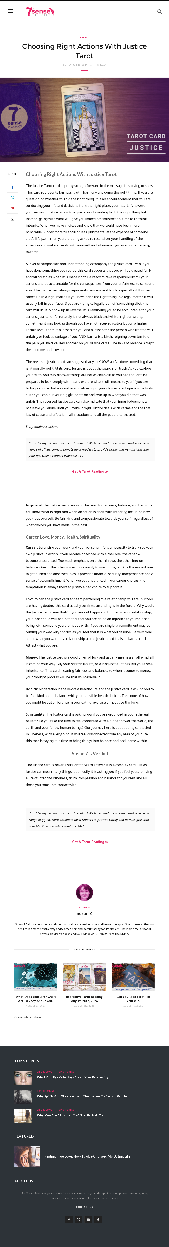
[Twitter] (12, 197)
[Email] (12, 218)
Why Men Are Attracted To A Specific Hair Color (72, 1115)
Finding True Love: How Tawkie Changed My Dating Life (87, 1156)
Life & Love (45, 1072)
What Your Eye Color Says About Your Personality (72, 1077)
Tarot (84, 37)
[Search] (157, 11)
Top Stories (65, 1072)
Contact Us (84, 1206)
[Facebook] (12, 187)
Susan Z (84, 913)
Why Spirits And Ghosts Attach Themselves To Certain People (82, 1096)
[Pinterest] (12, 208)
